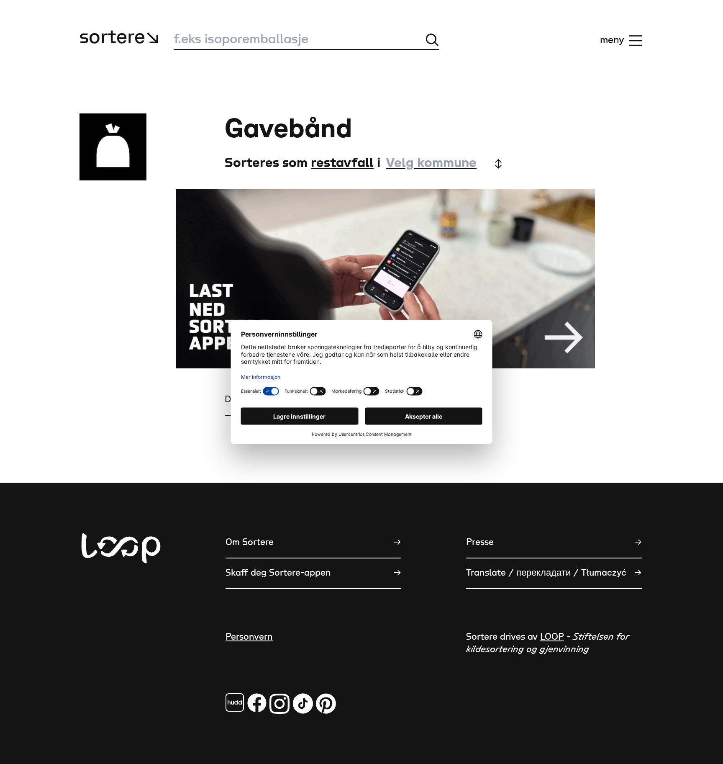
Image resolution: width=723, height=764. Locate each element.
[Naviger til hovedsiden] (121, 589)
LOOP (552, 637)
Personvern (249, 637)
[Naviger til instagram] (279, 703)
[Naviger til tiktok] (303, 703)
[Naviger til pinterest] (326, 703)
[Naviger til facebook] (235, 702)
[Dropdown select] (443, 163)
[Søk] (432, 39)
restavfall (342, 163)
